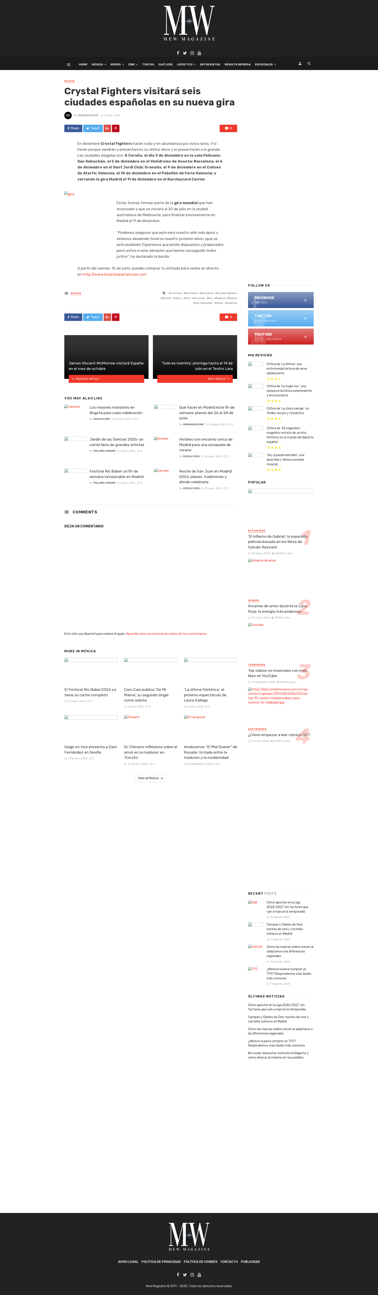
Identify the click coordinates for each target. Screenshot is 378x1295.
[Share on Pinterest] (115, 128)
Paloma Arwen (104, 450)
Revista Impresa (238, 64)
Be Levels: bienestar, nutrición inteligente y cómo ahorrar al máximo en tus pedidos (278, 1055)
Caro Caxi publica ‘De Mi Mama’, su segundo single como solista (146, 694)
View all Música (148, 778)
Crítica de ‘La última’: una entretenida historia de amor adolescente (287, 368)
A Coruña (176, 293)
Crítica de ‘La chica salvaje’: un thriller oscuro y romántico (288, 411)
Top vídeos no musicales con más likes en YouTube (277, 673)
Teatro (148, 64)
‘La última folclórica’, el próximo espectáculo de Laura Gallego (205, 694)
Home (83, 64)
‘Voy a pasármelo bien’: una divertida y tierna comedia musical (285, 459)
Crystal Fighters (227, 293)
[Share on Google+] (107, 128)
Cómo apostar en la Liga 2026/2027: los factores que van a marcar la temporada (287, 907)
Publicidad (250, 1262)
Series (115, 64)
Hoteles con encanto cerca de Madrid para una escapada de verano (206, 444)
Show (219, 302)
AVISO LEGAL (128, 1262)
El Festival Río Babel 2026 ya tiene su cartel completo (90, 692)
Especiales (264, 64)
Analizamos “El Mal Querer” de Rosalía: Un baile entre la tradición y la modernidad (210, 752)
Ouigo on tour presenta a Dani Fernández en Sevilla (90, 749)
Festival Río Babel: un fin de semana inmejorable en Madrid (116, 474)
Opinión (253, 600)
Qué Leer (166, 64)
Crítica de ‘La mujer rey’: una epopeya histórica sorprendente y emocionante (289, 390)
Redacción (101, 418)
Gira (188, 298)
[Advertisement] (281, 209)
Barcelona (191, 293)
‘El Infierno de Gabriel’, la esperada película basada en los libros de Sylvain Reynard (277, 541)
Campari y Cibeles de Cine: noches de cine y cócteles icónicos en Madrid (285, 929)
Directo (167, 298)
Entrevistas (210, 64)
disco (178, 298)
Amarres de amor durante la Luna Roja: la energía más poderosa (277, 609)
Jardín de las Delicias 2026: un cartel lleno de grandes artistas (116, 442)
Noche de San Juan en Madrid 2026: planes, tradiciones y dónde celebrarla (205, 476)
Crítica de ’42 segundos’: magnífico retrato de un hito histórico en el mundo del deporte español (290, 435)
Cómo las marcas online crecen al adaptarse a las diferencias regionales (290, 951)
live (210, 298)
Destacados (257, 729)
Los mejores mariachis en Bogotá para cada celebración (115, 410)
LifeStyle (185, 64)
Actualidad (256, 530)
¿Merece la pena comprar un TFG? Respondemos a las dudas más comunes (289, 973)
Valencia (232, 302)
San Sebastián (204, 302)
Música (97, 64)
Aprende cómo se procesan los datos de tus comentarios (166, 634)
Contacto (229, 1262)
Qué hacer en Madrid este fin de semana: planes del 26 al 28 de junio (207, 412)
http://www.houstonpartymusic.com (114, 274)
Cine (131, 64)
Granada (199, 298)
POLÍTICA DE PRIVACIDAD (161, 1262)
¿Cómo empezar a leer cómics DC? (279, 735)
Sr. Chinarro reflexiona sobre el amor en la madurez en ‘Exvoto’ (150, 752)
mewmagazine (88, 115)
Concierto (207, 293)
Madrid (220, 298)
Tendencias (256, 664)
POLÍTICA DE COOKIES (200, 1262)
